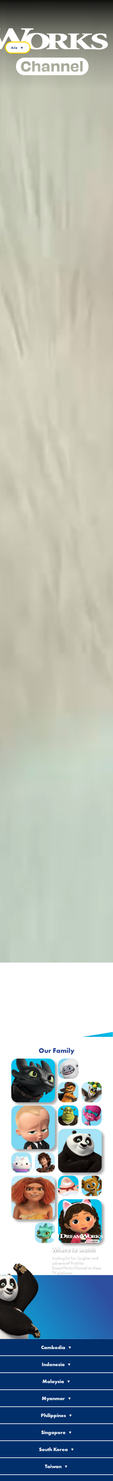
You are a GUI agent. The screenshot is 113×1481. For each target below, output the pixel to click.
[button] (33, 1080)
